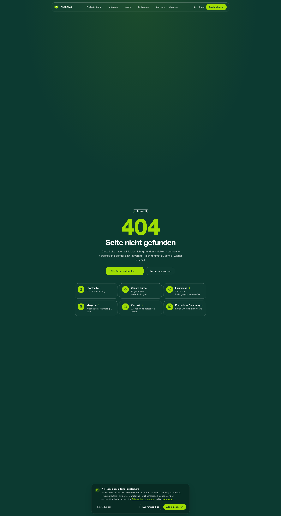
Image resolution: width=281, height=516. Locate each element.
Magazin (173, 7)
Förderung (113, 7)
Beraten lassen (216, 7)
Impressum (167, 499)
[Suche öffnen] (195, 7)
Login (202, 7)
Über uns (160, 7)
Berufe (128, 7)
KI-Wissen (143, 7)
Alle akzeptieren (174, 507)
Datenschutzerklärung (143, 499)
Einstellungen (104, 507)
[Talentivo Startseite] (63, 7)
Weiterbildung (93, 7)
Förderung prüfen (160, 271)
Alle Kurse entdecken (123, 271)
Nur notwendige (150, 507)
